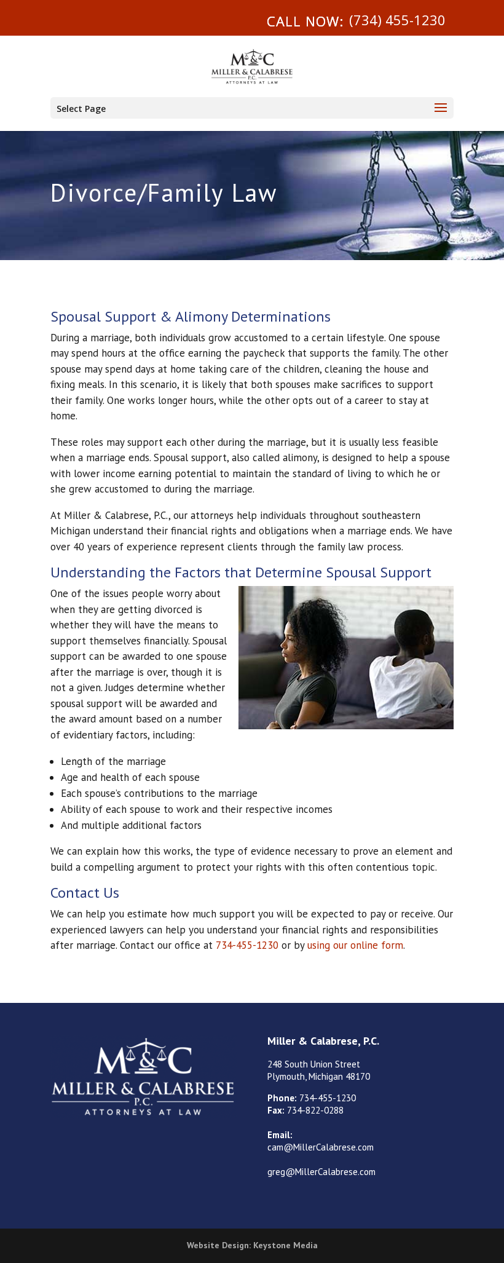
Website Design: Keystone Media (252, 1245)
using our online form (355, 945)
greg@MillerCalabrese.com (321, 1172)
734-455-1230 (247, 945)
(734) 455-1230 (397, 19)
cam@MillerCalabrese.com (320, 1147)
